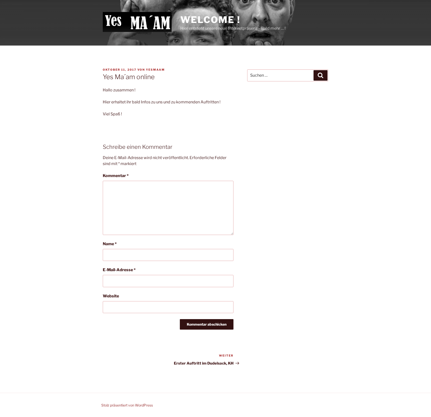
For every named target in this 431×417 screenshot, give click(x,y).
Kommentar (116, 175)
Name (110, 243)
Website (111, 296)
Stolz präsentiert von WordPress (127, 405)
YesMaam (155, 69)
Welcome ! (210, 19)
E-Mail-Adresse (119, 269)
